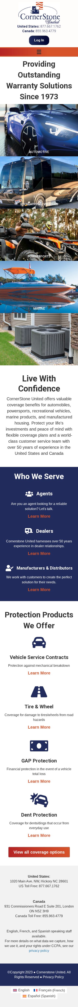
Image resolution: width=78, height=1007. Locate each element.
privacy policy (39, 950)
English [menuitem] (24, 990)
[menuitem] (21, 990)
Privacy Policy (53, 977)
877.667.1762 (50, 26)
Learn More (39, 516)
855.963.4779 (46, 31)
